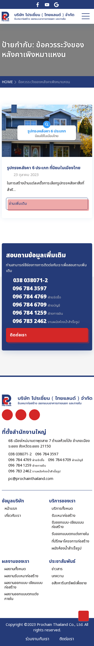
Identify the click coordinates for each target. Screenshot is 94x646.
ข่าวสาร (57, 569)
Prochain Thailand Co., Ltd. (60, 624)
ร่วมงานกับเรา (37, 639)
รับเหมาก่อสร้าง (63, 515)
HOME (7, 82)
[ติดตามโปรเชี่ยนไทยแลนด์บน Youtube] (47, 4)
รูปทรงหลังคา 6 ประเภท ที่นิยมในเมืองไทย (43, 168)
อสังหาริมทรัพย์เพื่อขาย (69, 583)
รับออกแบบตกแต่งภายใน (70, 534)
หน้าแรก (10, 508)
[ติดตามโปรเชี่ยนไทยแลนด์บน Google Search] (56, 4)
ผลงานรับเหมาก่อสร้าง (21, 576)
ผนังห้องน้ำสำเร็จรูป (66, 548)
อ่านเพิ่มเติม (18, 203)
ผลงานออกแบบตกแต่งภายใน (21, 596)
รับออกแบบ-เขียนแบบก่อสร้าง (68, 524)
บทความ (58, 576)
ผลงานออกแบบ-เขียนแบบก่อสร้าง (23, 585)
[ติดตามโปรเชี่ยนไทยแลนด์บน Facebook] (37, 4)
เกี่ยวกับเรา (12, 515)
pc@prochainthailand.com (30, 478)
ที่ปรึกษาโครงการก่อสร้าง (70, 541)
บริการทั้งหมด (62, 508)
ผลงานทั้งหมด (15, 569)
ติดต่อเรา (67, 639)
